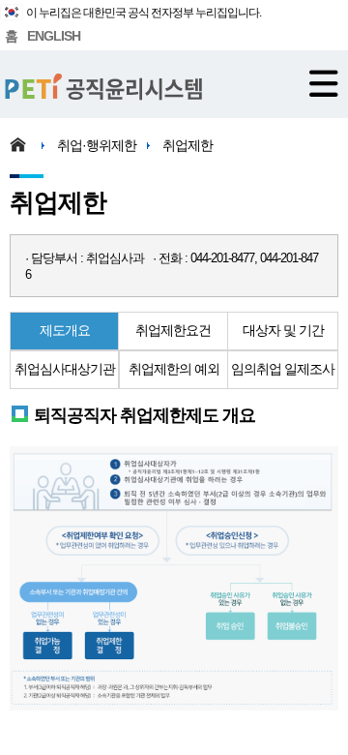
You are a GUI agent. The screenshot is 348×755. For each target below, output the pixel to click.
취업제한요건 (173, 330)
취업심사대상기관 (64, 369)
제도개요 (65, 330)
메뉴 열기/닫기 (323, 83)
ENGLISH (53, 36)
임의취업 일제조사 (282, 369)
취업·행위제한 (96, 145)
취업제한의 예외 (174, 369)
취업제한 (187, 145)
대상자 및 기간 (283, 330)
